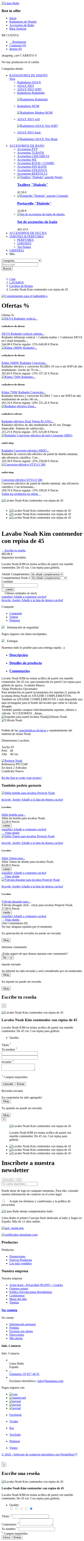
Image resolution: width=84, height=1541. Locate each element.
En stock (7, 767)
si (11, 957)
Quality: (14, 1037)
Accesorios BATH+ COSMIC (36, 163)
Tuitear (13, 617)
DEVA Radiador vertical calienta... (23, 333)
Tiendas (14, 1302)
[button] (42, 55)
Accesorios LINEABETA (33, 156)
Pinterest (14, 620)
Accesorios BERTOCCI (32, 173)
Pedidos (14, 1327)
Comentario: (10, 1524)
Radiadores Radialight (31, 92)
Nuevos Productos (20, 1260)
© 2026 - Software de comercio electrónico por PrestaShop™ (39, 1454)
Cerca (6, 1537)
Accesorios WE (27, 159)
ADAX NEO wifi (28, 119)
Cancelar (8, 1084)
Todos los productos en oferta (21, 494)
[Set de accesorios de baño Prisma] (41, 214)
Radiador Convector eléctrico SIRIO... (25, 450)
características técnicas (32, 730)
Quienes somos (18, 1288)
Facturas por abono (21, 1331)
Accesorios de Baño (21, 25)
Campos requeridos (15, 1533)
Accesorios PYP (27, 149)
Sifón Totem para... (13, 858)
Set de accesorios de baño (37, 222)
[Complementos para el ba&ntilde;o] (24, 296)
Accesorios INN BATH (31, 166)
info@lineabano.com (50, 1381)
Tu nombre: (10, 1529)
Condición (8, 771)
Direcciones (16, 1334)
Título (6, 1045)
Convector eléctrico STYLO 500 (22, 480)
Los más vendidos (20, 1263)
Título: (7, 1516)
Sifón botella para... (14, 814)
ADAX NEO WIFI (29, 89)
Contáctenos (17, 1295)
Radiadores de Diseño (23, 21)
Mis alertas (16, 1338)
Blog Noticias (17, 28)
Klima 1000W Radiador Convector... (24, 363)
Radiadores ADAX (29, 82)
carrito (8, 589)
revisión (7, 1062)
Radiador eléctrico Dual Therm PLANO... (28, 421)
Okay (6, 940)
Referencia (9, 764)
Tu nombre (9, 1049)
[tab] (45, 655)
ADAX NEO (25, 85)
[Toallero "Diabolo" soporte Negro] (40, 177)
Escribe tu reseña (14, 550)
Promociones (17, 1256)
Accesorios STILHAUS (32, 170)
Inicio (12, 18)
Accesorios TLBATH (30, 152)
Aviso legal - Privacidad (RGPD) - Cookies (36, 1285)
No (4, 957)
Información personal (22, 1324)
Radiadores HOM (28, 106)
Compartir (15, 613)
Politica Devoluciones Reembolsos (30, 1292)
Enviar (20, 1084)
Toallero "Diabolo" (32, 185)
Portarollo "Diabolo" (34, 203)
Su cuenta (9, 1310)
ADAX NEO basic (29, 132)
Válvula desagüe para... (16, 901)
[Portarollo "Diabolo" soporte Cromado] (43, 195)
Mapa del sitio (18, 1299)
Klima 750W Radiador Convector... (24, 392)
